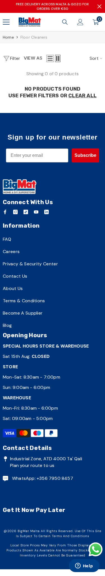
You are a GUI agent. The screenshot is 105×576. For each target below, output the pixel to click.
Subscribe (85, 155)
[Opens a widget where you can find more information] (84, 566)
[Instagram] (15, 212)
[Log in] (80, 22)
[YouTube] (36, 212)
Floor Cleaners (34, 37)
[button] (50, 58)
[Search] (65, 22)
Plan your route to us (32, 465)
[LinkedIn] (46, 212)
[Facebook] (5, 212)
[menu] (6, 22)
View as (33, 58)
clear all (82, 96)
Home (8, 37)
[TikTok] (26, 212)
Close (99, 6)
